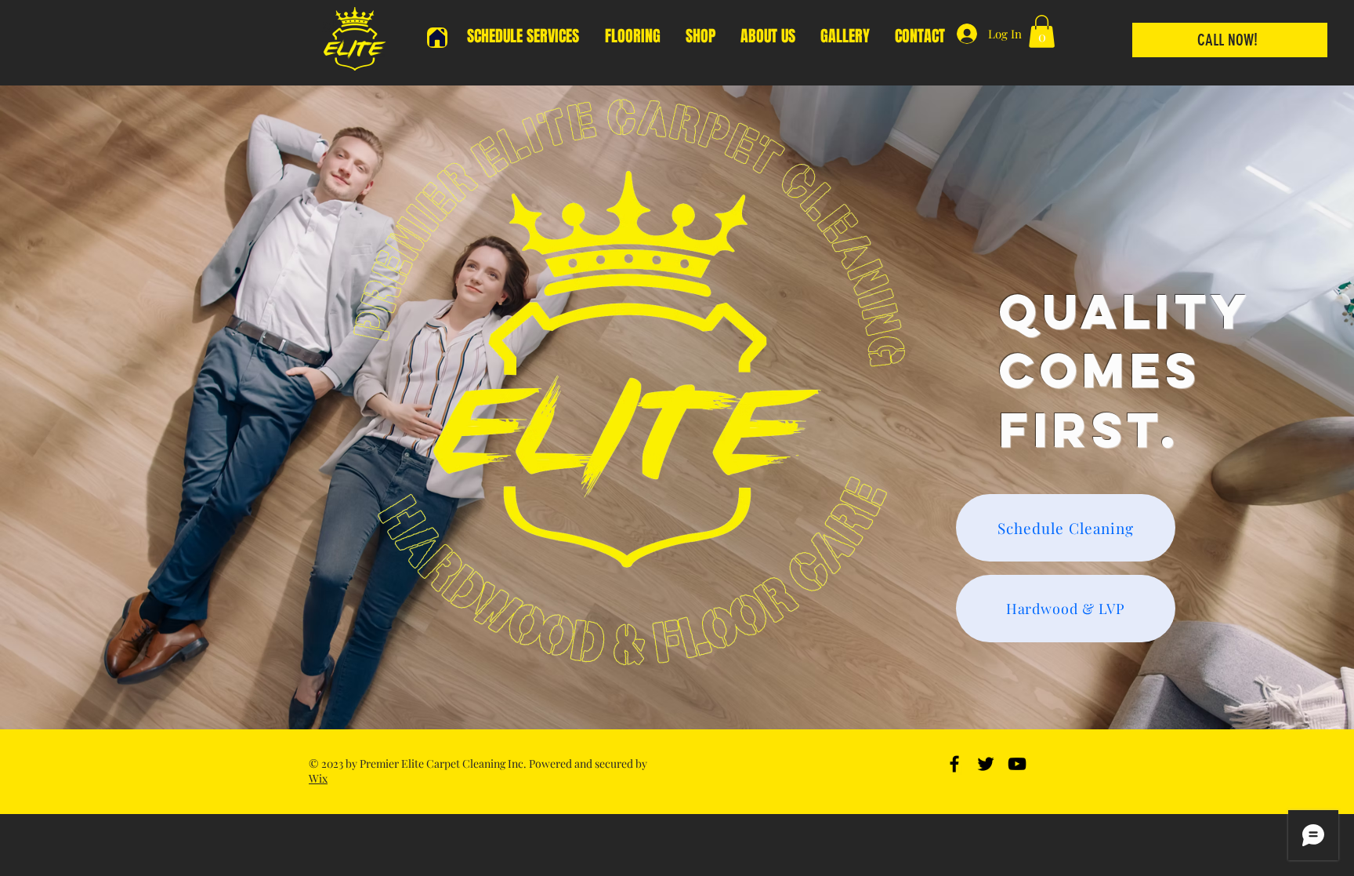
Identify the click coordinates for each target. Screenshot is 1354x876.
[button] (1041, 31)
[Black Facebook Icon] (954, 764)
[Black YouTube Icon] (1017, 764)
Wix (318, 778)
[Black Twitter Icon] (986, 764)
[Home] (437, 37)
